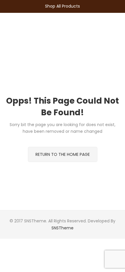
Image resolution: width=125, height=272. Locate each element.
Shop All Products (62, 6)
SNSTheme (62, 228)
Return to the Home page (62, 154)
